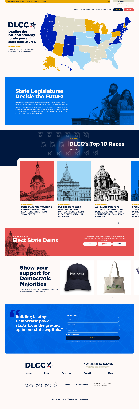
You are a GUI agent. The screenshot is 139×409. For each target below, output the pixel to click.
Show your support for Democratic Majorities (35, 276)
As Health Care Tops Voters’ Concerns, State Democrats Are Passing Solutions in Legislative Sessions (109, 212)
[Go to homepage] (39, 365)
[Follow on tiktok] (41, 385)
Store (109, 9)
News (81, 9)
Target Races (99, 9)
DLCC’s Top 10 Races (97, 144)
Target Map (90, 9)
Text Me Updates (73, 334)
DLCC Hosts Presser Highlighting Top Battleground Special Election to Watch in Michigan (71, 212)
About (76, 9)
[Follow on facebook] (28, 385)
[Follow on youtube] (37, 385)
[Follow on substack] (50, 385)
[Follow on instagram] (32, 385)
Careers (67, 385)
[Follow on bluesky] (46, 385)
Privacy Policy (82, 385)
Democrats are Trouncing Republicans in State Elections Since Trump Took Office (36, 210)
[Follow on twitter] (55, 385)
